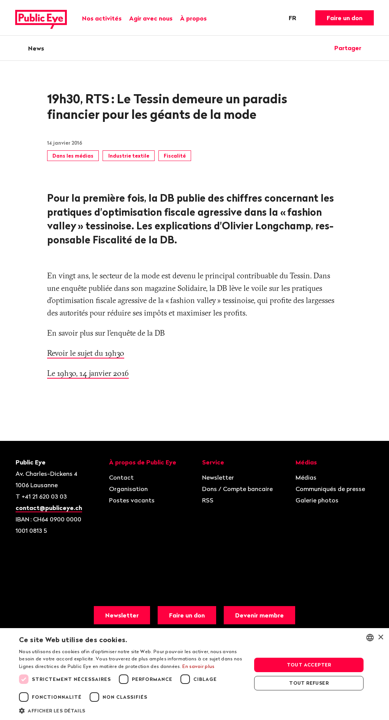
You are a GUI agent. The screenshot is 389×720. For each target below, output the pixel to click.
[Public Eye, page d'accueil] (41, 18)
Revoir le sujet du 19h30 (85, 353)
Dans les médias (72, 156)
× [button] (380, 637)
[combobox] (370, 637)
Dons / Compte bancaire (237, 489)
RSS (207, 500)
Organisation (128, 489)
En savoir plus (198, 666)
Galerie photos (317, 500)
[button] (132, 710)
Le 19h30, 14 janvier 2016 (88, 373)
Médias (306, 477)
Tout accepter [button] (309, 665)
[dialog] (194, 674)
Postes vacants (132, 500)
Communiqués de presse (330, 489)
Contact (121, 477)
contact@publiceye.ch (49, 508)
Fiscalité (175, 156)
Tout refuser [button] (309, 683)
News (36, 48)
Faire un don (344, 18)
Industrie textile (128, 156)
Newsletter (218, 477)
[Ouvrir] (371, 47)
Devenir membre (259, 615)
